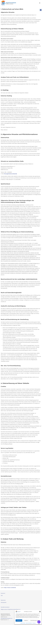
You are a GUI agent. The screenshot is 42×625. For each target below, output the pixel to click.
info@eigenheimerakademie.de (6, 618)
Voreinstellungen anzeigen (35, 620)
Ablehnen (26, 620)
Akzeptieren (19, 620)
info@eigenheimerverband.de (10, 173)
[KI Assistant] (38, 621)
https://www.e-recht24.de (10, 587)
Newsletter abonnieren (5, 607)
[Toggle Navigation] (39, 3)
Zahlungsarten (3, 602)
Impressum (3, 593)
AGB (2, 595)
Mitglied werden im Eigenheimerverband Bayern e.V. (10, 609)
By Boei (39, 624)
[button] (40, 10)
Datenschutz (3, 600)
